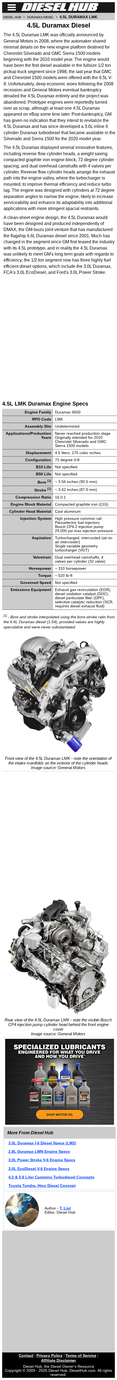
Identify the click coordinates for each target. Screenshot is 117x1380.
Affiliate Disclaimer (58, 1360)
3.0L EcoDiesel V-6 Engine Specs (38, 1169)
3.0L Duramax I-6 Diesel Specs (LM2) (42, 1143)
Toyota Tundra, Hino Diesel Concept (42, 1186)
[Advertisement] (58, 337)
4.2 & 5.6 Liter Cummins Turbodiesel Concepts (51, 1177)
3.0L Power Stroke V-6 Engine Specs (41, 1160)
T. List (65, 1208)
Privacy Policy (49, 1356)
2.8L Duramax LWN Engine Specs (39, 1152)
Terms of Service (81, 1356)
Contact (26, 1356)
